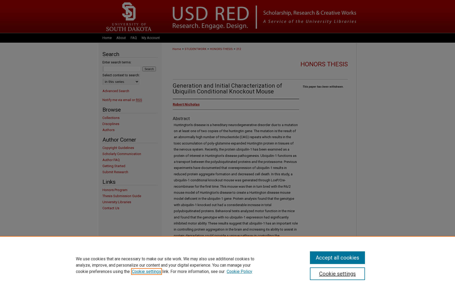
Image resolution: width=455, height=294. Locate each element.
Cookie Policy (239, 271)
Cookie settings (146, 271)
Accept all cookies (337, 258)
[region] (227, 265)
